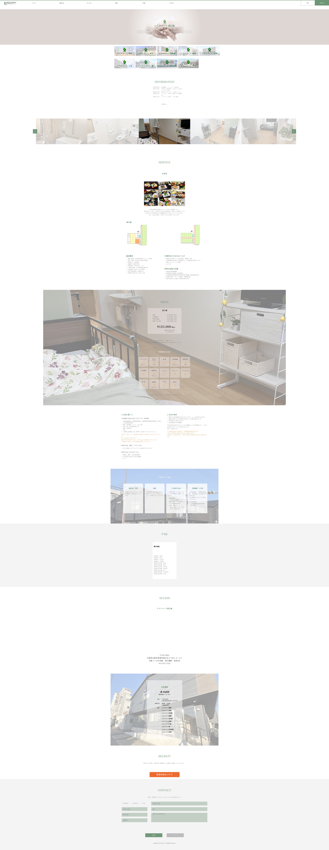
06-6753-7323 (164, 663)
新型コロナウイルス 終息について (171, 92)
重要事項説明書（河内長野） (161, 572)
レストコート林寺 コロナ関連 (170, 96)
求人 (144, 803)
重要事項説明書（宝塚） (160, 573)
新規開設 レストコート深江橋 (170, 87)
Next (294, 131)
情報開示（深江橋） (159, 559)
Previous (35, 131)
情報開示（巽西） (158, 556)
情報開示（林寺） (158, 557)
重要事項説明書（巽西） (160, 563)
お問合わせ (136, 803)
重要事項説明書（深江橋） (161, 566)
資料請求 (126, 803)
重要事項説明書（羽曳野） (161, 568)
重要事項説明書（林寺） (160, 565)
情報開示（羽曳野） (159, 561)
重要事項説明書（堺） (160, 570)
